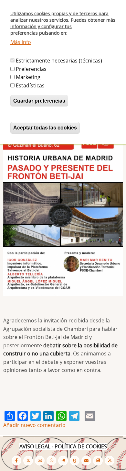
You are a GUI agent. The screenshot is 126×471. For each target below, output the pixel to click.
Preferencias (31, 69)
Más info (20, 42)
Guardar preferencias (39, 101)
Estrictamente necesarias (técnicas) (59, 60)
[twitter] (28, 460)
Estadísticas (30, 85)
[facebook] (16, 460)
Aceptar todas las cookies (45, 127)
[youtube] (40, 460)
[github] (51, 460)
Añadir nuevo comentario (34, 425)
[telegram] (63, 460)
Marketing (28, 77)
